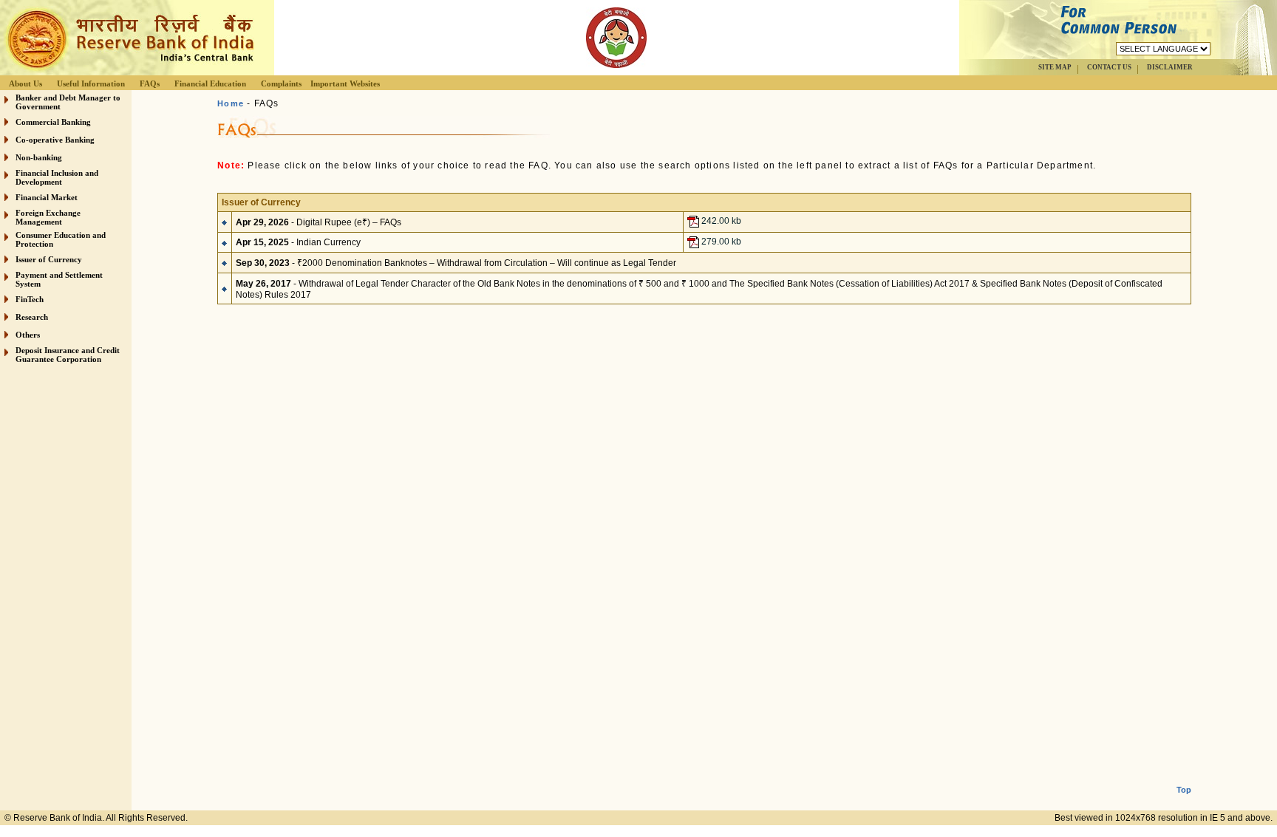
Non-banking (39, 157)
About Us (25, 83)
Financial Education (210, 83)
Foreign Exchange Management (48, 217)
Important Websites (345, 83)
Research (32, 316)
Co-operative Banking (55, 139)
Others (28, 334)
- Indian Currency (298, 242)
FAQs (150, 83)
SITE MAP (1055, 67)
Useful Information (91, 83)
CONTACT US (1109, 67)
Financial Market (47, 197)
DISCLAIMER (1170, 67)
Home (230, 103)
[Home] (128, 71)
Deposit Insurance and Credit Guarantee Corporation (68, 354)
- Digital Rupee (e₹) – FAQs (318, 222)
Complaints (281, 83)
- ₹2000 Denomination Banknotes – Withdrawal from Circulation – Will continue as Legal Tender (456, 263)
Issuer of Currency (49, 259)
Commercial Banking (53, 121)
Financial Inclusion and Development (57, 177)
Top (1183, 789)
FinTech (30, 299)
